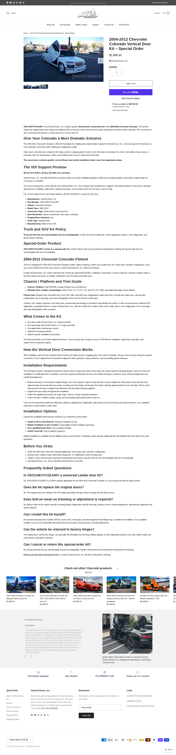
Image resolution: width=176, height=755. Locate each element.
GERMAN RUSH (134, 701)
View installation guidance (54, 431)
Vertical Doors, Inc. (120, 61)
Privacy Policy (12, 711)
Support (95, 25)
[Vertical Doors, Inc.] (88, 13)
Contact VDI (109, 25)
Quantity (113, 67)
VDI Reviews (124, 25)
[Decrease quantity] (111, 72)
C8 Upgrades (65, 25)
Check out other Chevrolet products (88, 568)
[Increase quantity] (121, 72)
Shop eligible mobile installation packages (77, 425)
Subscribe (86, 715)
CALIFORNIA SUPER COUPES (140, 706)
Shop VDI (51, 25)
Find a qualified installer (61, 428)
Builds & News (81, 25)
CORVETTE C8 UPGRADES (139, 696)
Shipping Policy (12, 719)
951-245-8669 (72, 194)
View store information (120, 110)
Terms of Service (13, 707)
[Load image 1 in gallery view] (63, 59)
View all (88, 572)
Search (9, 703)
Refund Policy (12, 715)
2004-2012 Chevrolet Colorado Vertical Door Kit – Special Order (52, 33)
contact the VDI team (89, 194)
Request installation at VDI (66, 422)
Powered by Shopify (33, 746)
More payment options (131, 98)
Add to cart (130, 83)
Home (26, 33)
